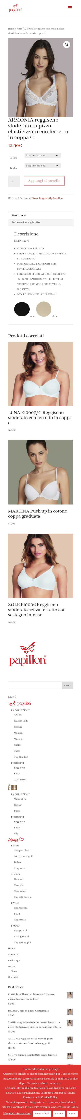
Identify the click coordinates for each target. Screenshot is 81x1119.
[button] (66, 44)
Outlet (12, 966)
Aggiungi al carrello (44, 181)
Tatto (17, 751)
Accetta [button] (59, 1113)
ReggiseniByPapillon (51, 198)
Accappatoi (20, 930)
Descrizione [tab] (19, 215)
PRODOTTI (17, 763)
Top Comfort (21, 757)
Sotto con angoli (23, 856)
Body (17, 773)
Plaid (17, 914)
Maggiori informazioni (16, 1113)
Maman (18, 733)
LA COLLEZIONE (20, 710)
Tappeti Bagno (22, 942)
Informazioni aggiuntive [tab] (26, 222)
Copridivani (21, 908)
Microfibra (20, 799)
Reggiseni (19, 767)
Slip (16, 833)
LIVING (15, 903)
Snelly (17, 745)
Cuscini (18, 879)
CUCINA (15, 874)
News (14, 971)
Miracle (18, 739)
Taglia (13, 168)
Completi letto (22, 850)
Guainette (19, 779)
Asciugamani (21, 936)
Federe (17, 862)
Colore (13, 158)
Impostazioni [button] (42, 1113)
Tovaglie (19, 885)
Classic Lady (21, 721)
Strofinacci (20, 891)
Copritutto (20, 919)
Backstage (14, 960)
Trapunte (19, 868)
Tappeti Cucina (23, 897)
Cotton (18, 727)
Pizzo (19, 28)
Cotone (18, 805)
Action (17, 714)
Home (11, 28)
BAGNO (15, 926)
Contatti (13, 977)
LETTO (15, 845)
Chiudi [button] (72, 1114)
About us (13, 954)
